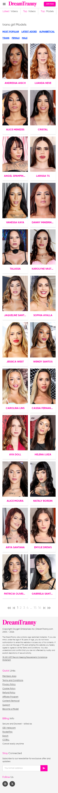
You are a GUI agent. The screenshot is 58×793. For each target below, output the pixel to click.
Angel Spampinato (16, 176)
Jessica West (15, 362)
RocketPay (7, 732)
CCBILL (5, 740)
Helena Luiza (43, 454)
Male (24, 38)
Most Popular (10, 32)
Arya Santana (15, 547)
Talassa (15, 269)
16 (39, 608)
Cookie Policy (8, 689)
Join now (50, 4)
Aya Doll (15, 454)
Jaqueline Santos (16, 315)
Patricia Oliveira (15, 594)
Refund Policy (8, 693)
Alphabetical (47, 32)
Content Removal (10, 701)
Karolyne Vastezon (44, 269)
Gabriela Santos (43, 594)
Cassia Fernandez (43, 408)
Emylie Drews (43, 547)
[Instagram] (5, 784)
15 (35, 608)
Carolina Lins (15, 408)
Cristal (43, 129)
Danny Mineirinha (43, 222)
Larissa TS (43, 176)
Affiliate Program (10, 697)
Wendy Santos (43, 362)
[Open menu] (4, 4)
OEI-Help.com (9, 728)
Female (15, 38)
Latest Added (29, 32)
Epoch (5, 736)
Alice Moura (15, 501)
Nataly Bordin (43, 501)
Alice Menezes (15, 129)
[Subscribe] (44, 768)
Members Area (9, 676)
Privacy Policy (9, 684)
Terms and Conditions (12, 680)
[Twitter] (12, 784)
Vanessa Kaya (15, 222)
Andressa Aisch (15, 83)
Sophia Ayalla (42, 315)
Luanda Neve (43, 83)
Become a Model (10, 709)
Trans (5, 38)
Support (6, 705)
